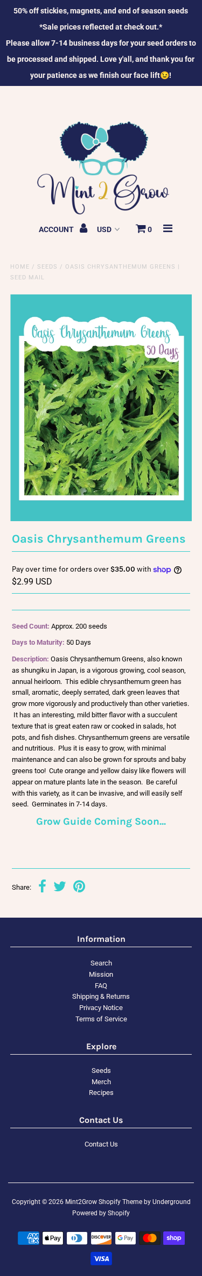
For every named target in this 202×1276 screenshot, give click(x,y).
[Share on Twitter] (59, 887)
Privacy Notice (101, 1008)
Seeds (47, 266)
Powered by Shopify (101, 1213)
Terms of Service (101, 1019)
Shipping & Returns (101, 996)
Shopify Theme (120, 1202)
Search (101, 963)
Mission (101, 974)
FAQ (101, 986)
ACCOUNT (57, 229)
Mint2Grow (81, 1202)
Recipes (101, 1092)
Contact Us (101, 1144)
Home (20, 266)
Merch (101, 1082)
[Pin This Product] (79, 887)
